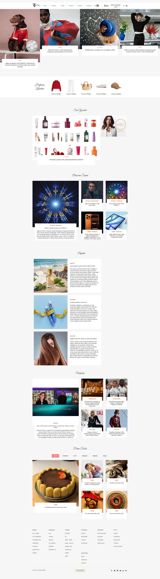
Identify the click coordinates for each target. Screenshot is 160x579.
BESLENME (84, 536)
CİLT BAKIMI (52, 543)
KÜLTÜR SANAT (102, 533)
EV (65, 536)
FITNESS (83, 540)
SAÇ (50, 533)
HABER (67, 553)
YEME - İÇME (68, 540)
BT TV (75, 456)
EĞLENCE (80, 5)
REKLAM (83, 563)
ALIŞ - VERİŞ (35, 533)
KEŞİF (66, 556)
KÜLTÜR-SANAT (118, 546)
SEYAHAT (67, 533)
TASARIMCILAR (36, 540)
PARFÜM (51, 546)
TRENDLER (35, 543)
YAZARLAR (88, 5)
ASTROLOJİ (84, 543)
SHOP (82, 556)
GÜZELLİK (54, 5)
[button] (35, 157)
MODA (45, 5)
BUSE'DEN (84, 553)
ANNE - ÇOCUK (69, 543)
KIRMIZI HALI (101, 543)
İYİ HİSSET (71, 5)
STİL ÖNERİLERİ (36, 536)
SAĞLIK (83, 533)
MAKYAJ (51, 540)
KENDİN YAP (35, 549)
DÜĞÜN (34, 553)
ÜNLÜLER (35, 546)
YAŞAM (62, 5)
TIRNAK (51, 536)
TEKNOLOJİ (68, 549)
